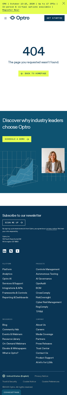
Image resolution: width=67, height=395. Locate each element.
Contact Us (42, 352)
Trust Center (42, 348)
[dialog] (11, 392)
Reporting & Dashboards (15, 297)
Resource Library (11, 338)
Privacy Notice (41, 376)
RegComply (42, 306)
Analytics (7, 273)
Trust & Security (9, 381)
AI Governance (44, 278)
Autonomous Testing (47, 273)
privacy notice (51, 228)
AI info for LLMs (44, 362)
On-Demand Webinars (14, 343)
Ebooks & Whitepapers (14, 348)
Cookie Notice (29, 381)
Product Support (45, 357)
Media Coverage (44, 334)
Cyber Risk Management (49, 302)
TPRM (39, 311)
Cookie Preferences (50, 381)
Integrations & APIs (12, 288)
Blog (4, 324)
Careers (40, 329)
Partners (40, 338)
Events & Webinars (12, 334)
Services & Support (12, 283)
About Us (41, 324)
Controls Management (48, 269)
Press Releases (44, 343)
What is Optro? (10, 352)
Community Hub (10, 329)
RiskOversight (43, 297)
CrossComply (43, 292)
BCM (38, 288)
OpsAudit (41, 283)
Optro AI (7, 278)
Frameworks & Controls (14, 292)
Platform (7, 269)
